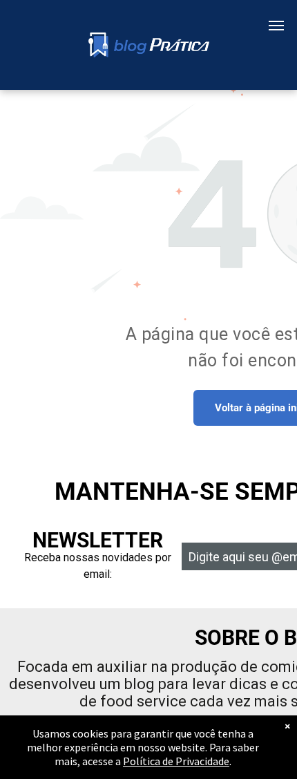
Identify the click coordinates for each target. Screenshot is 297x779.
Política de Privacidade (176, 761)
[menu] (276, 25)
